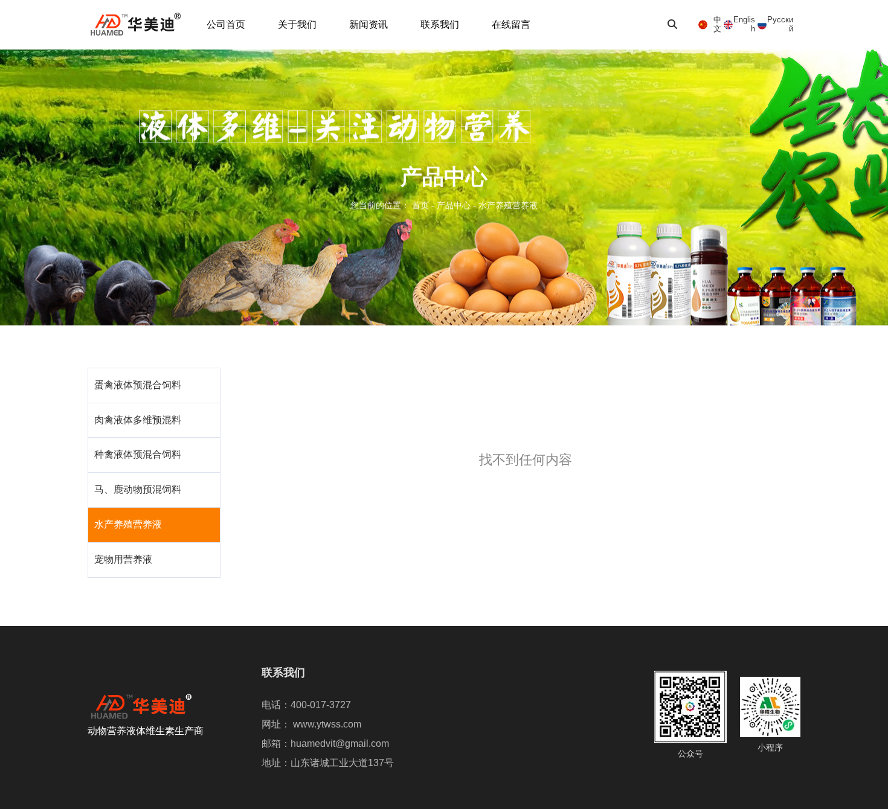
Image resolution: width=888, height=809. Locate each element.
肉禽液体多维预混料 (137, 420)
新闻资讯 (368, 24)
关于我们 (297, 24)
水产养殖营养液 (128, 524)
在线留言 (511, 24)
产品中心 (454, 206)
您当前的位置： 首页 (390, 206)
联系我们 (439, 24)
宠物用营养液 (123, 559)
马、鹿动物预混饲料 (137, 489)
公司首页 (226, 24)
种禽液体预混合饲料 (137, 454)
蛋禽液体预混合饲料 (137, 385)
